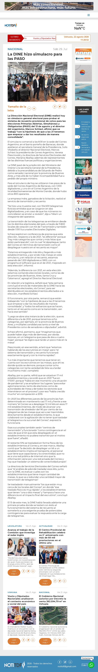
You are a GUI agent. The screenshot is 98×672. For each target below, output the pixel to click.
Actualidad (45, 526)
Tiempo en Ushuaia (79, 26)
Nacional (15, 49)
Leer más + (14, 572)
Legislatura (15, 526)
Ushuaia (12, 592)
